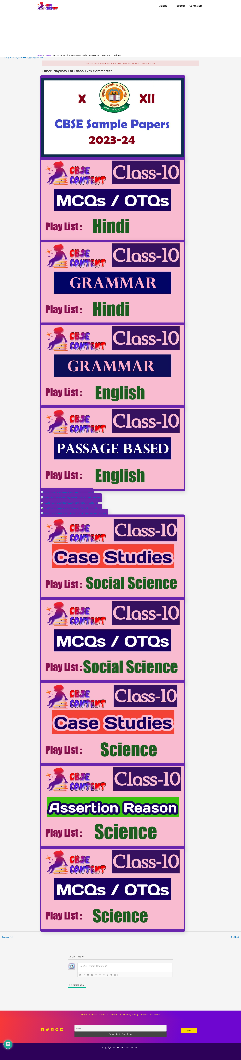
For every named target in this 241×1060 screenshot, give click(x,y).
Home (84, 1014)
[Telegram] (56, 1029)
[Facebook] (42, 1029)
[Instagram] (52, 1029)
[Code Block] (107, 975)
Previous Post (6, 937)
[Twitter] (47, 1029)
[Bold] (80, 975)
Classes (93, 1014)
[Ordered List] (96, 975)
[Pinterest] (61, 1029)
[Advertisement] (120, 33)
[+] (118, 975)
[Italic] (84, 975)
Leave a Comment (10, 58)
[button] (189, 1030)
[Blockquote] (104, 975)
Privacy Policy (130, 1014)
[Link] (111, 975)
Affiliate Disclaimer (150, 1014)
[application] (168, 6)
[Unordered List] (100, 975)
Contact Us (115, 1014)
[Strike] (92, 975)
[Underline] (88, 975)
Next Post (236, 937)
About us (103, 1014)
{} (115, 975)
